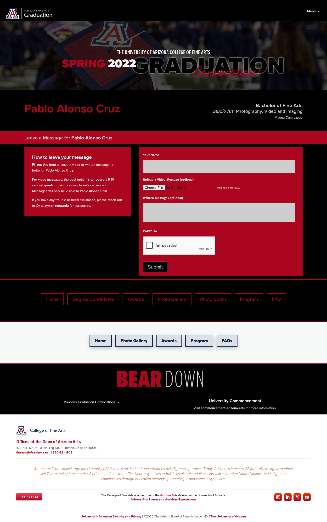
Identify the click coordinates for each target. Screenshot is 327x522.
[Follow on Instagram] (278, 497)
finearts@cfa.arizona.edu (33, 452)
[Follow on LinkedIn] (288, 497)
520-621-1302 (62, 452)
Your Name (153, 155)
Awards (136, 299)
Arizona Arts (168, 495)
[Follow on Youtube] (307, 497)
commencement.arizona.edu (223, 408)
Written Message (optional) (163, 198)
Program (249, 299)
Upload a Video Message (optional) (169, 179)
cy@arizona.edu (57, 205)
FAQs (227, 341)
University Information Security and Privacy (111, 516)
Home (52, 299)
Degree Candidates (93, 299)
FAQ (276, 299)
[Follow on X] (297, 497)
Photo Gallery (172, 299)
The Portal (29, 497)
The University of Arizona (228, 516)
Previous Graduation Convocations (89, 402)
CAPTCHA (150, 231)
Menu (311, 12)
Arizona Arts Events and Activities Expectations (163, 499)
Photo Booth (213, 299)
